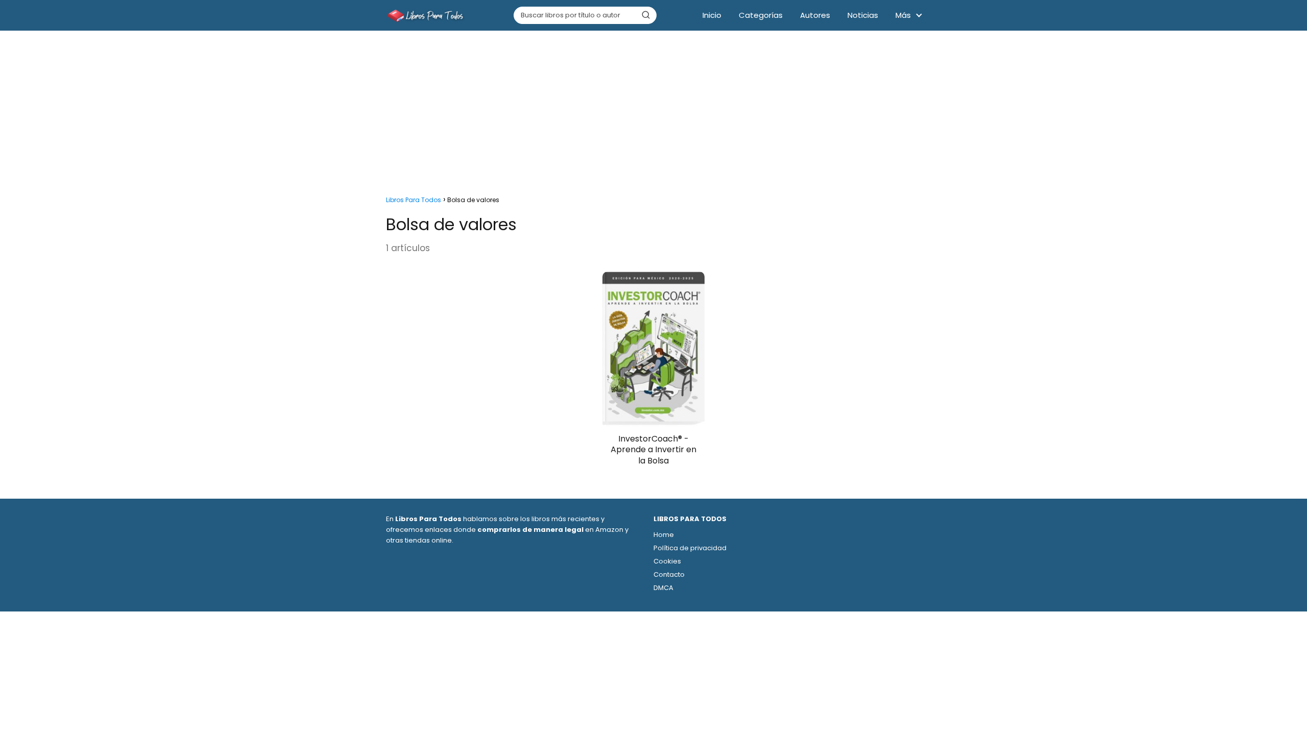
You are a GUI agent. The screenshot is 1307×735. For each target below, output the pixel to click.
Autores (815, 15)
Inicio (712, 15)
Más (903, 15)
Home (664, 535)
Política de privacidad (690, 548)
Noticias (863, 15)
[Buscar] (646, 15)
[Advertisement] (653, 110)
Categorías (761, 15)
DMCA (663, 588)
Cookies (667, 561)
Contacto (669, 574)
